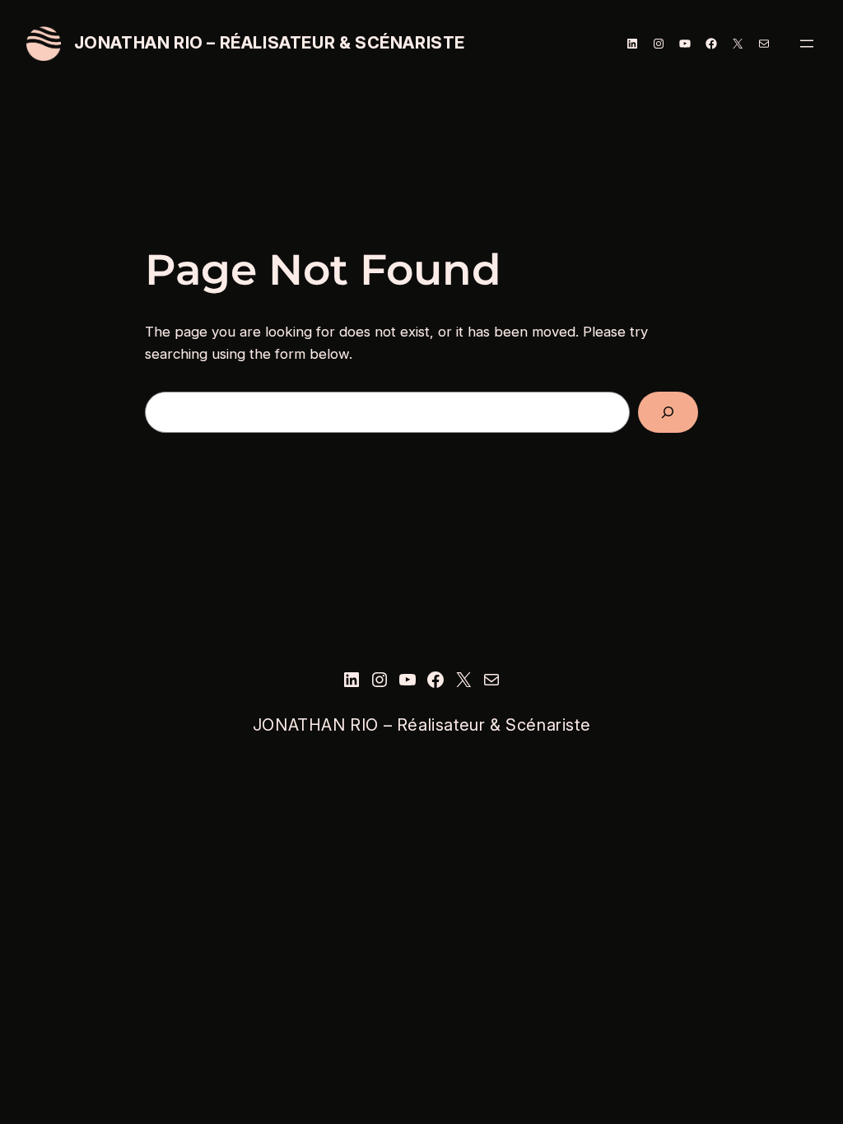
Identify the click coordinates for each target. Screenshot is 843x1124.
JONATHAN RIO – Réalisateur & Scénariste (269, 43)
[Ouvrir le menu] (807, 43)
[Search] (668, 413)
